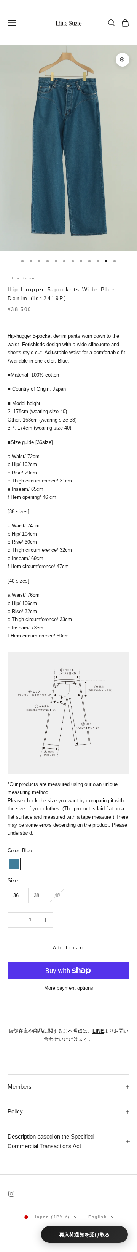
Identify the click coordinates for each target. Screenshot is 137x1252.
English (97, 1217)
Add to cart (68, 947)
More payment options (68, 988)
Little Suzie (21, 278)
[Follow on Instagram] (11, 1194)
